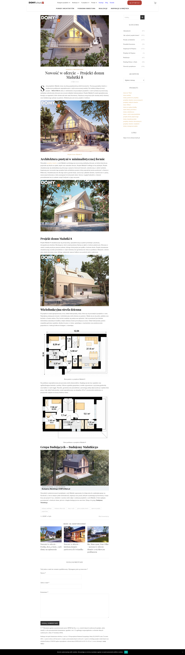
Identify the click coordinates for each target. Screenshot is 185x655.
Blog (106, 2)
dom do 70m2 (127, 93)
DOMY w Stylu (46, 516)
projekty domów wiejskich (131, 124)
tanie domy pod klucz (129, 109)
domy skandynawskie (129, 119)
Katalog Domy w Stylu (130, 62)
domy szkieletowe (128, 112)
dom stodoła (127, 95)
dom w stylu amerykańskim (131, 114)
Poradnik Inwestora (86, 8)
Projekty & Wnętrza (129, 53)
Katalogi (101, 2)
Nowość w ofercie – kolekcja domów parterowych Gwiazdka (73, 547)
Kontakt (112, 2)
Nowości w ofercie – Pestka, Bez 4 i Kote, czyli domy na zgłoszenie (51, 547)
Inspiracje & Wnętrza (120, 8)
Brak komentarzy (104, 516)
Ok (126, 652)
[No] (183, 652)
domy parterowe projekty (131, 97)
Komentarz (44, 592)
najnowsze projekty (95, 508)
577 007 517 (135, 3)
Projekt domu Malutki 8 (75, 154)
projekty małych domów (130, 102)
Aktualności (127, 31)
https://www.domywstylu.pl (131, 138)
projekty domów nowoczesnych (133, 100)
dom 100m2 (127, 105)
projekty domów (52, 163)
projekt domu (45, 511)
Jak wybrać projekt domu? (131, 35)
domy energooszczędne (130, 126)
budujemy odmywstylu (60, 508)
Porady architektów (65, 8)
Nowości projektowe (75, 69)
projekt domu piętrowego (131, 116)
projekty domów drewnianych (132, 121)
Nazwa (43, 573)
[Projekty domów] (36, 3)
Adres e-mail (44, 582)
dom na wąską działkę (130, 107)
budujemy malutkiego (47, 508)
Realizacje (103, 8)
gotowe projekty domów (82, 508)
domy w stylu (71, 508)
